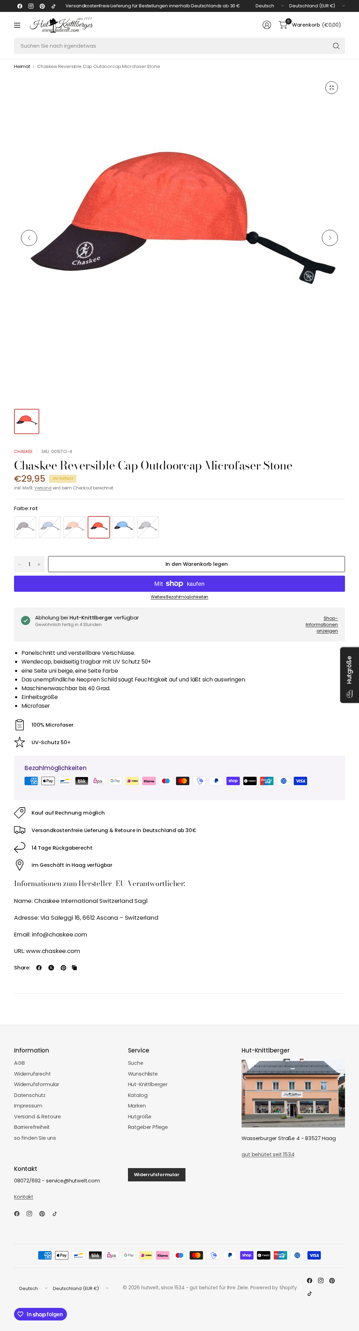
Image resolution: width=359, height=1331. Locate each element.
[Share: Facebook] (38, 967)
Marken (137, 1105)
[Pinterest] (42, 6)
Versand (43, 488)
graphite (147, 527)
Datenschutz (30, 1095)
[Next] (330, 238)
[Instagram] (30, 6)
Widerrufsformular (36, 1084)
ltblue (123, 527)
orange (74, 527)
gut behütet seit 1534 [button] (268, 1154)
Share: (22, 967)
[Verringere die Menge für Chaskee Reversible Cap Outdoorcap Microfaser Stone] (19, 564)
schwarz (25, 527)
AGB (19, 1062)
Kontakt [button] (23, 1196)
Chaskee (23, 451)
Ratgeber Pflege (148, 1127)
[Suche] (336, 46)
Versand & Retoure (37, 1116)
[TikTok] (53, 6)
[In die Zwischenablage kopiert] (74, 967)
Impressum (28, 1105)
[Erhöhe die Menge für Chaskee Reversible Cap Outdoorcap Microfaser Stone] (39, 564)
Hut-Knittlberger (148, 1084)
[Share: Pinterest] (63, 967)
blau (49, 527)
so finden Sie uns (35, 1137)
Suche (135, 1062)
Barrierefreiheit (32, 1127)
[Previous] (29, 238)
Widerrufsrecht (32, 1073)
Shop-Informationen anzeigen (322, 624)
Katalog (138, 1095)
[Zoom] (331, 87)
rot (98, 527)
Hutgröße (140, 1116)
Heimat (22, 66)
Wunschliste (143, 1073)
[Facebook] (19, 6)
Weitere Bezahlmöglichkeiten (179, 597)
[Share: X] (51, 967)
